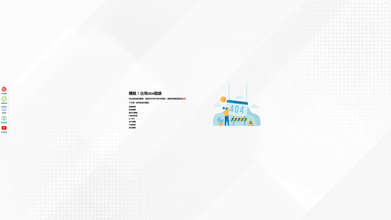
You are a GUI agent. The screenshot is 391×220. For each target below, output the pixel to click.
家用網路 (132, 109)
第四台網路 (133, 112)
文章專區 (132, 124)
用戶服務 (132, 121)
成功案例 (132, 127)
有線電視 (132, 106)
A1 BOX (132, 118)
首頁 (184, 98)
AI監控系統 (133, 115)
